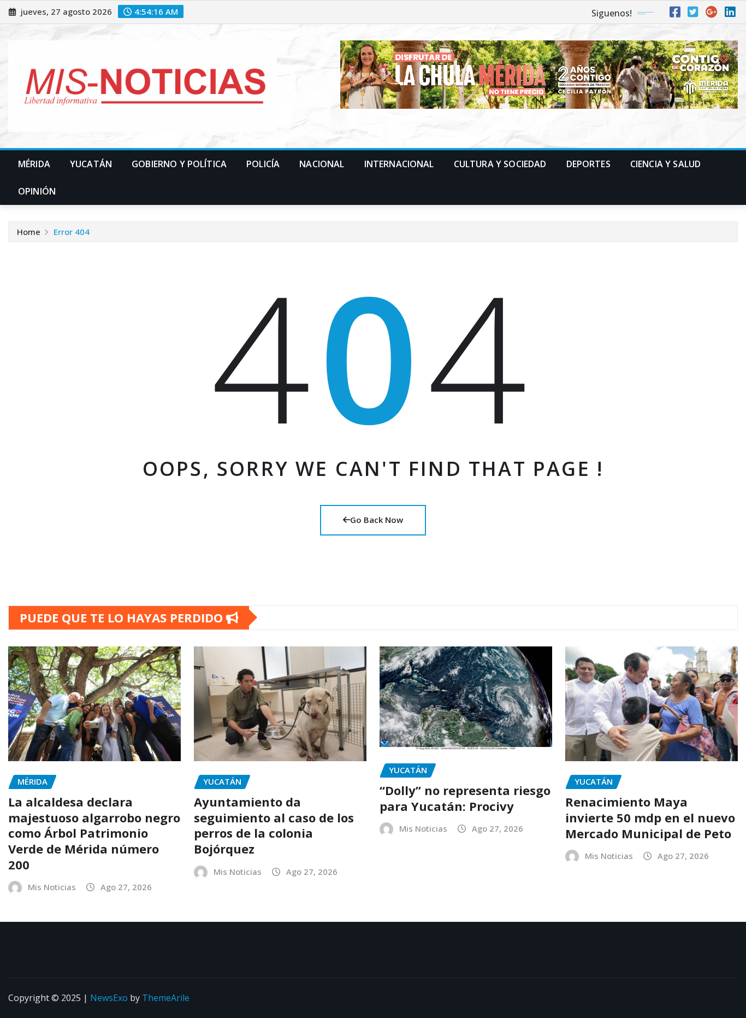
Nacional (321, 164)
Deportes (588, 164)
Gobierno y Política (179, 164)
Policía (263, 164)
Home (28, 231)
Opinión (37, 191)
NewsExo (109, 998)
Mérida (34, 164)
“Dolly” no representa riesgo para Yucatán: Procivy (465, 798)
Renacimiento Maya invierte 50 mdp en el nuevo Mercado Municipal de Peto (651, 817)
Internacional (399, 164)
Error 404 (72, 231)
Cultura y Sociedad (500, 164)
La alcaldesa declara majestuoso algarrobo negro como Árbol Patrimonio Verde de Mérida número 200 (94, 832)
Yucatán (91, 164)
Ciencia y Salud (665, 164)
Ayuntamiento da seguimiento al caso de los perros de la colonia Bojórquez (274, 825)
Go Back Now (376, 519)
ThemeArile (166, 998)
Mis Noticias (52, 886)
